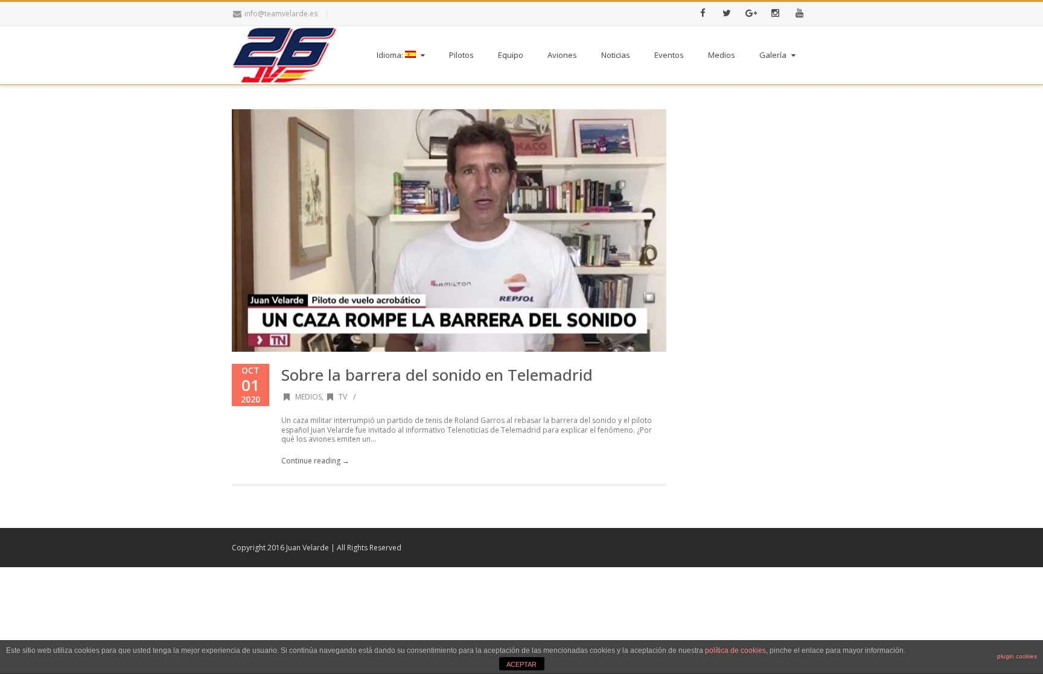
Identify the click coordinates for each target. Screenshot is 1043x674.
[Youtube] (799, 14)
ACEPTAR (521, 664)
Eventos (669, 54)
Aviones (562, 54)
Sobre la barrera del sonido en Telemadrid (437, 375)
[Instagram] (775, 14)
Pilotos (461, 54)
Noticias (615, 54)
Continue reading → (315, 461)
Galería (772, 54)
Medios (721, 54)
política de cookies (735, 650)
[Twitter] (727, 14)
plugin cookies (1017, 656)
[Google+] (751, 14)
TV (343, 397)
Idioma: (391, 54)
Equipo (510, 54)
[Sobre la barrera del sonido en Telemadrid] (449, 230)
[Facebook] (703, 14)
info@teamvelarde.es (280, 13)
